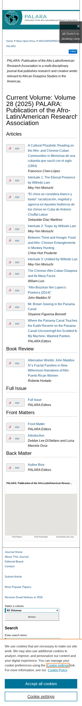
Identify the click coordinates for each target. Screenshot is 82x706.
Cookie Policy (57, 670)
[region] (41, 672)
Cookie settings (58, 665)
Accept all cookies (41, 684)
